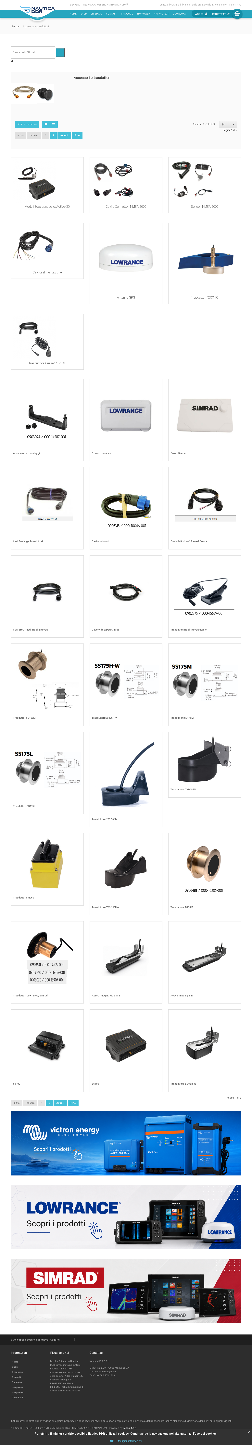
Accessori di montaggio (27, 453)
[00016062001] (156, 927)
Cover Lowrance (101, 453)
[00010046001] (156, 473)
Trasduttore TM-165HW (105, 907)
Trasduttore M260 (23, 897)
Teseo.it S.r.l (129, 1428)
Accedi (200, 14)
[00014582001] (156, 385)
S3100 (16, 1083)
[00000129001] (156, 561)
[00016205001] (235, 839)
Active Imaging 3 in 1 (182, 995)
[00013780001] (156, 649)
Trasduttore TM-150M (104, 819)
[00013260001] (156, 1015)
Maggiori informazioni (130, 1441)
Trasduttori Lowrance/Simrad (30, 995)
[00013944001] (156, 738)
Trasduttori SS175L (24, 806)
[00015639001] (235, 561)
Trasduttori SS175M (182, 717)
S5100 (95, 1083)
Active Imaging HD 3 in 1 (106, 995)
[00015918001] (78, 1015)
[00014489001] (235, 927)
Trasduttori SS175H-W (105, 717)
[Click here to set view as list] (54, 124)
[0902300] (235, 473)
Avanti (64, 135)
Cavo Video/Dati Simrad (106, 629)
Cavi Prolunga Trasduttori (28, 541)
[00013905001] (78, 927)
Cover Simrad (178, 453)
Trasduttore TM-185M (183, 789)
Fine (77, 135)
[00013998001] (235, 738)
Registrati (219, 14)
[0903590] (78, 649)
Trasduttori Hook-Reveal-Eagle (188, 629)
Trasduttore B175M (181, 907)
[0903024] (78, 385)
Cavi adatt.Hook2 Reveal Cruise (188, 541)
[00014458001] (235, 1015)
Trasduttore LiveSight (183, 1083)
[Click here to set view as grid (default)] (46, 124)
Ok (112, 1440)
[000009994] (78, 473)
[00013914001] (78, 839)
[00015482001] (156, 839)
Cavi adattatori (100, 541)
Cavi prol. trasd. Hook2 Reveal (30, 629)
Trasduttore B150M (24, 717)
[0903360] (78, 738)
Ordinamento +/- (27, 124)
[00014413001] (78, 561)
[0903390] (235, 649)
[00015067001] (235, 385)
